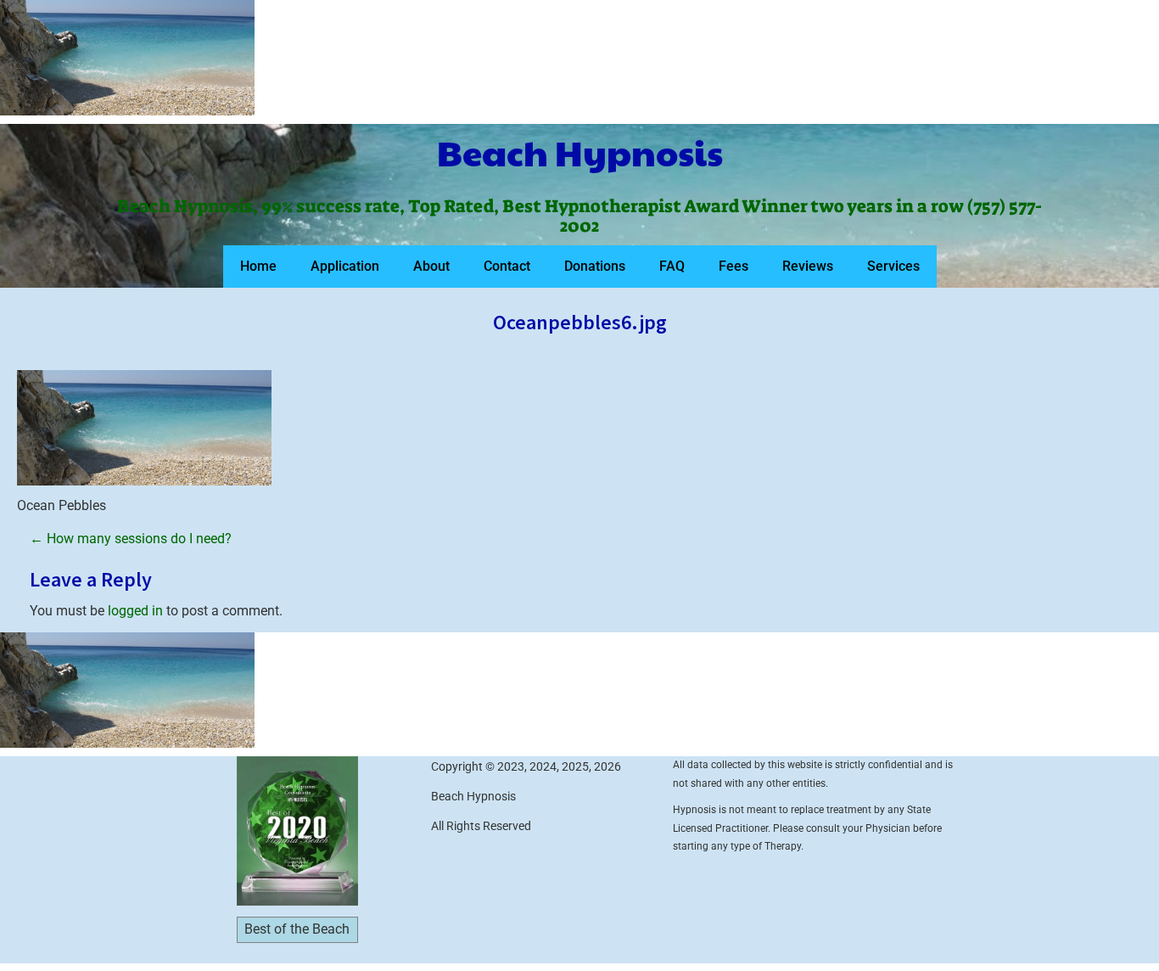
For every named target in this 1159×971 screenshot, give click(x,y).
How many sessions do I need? (131, 538)
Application (345, 266)
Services (893, 266)
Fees (733, 266)
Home (258, 266)
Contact (507, 266)
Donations (594, 266)
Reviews (807, 266)
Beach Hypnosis (580, 151)
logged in (135, 611)
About (431, 266)
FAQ (672, 266)
